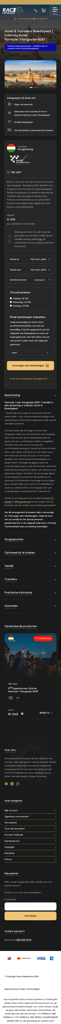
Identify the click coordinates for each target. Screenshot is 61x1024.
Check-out (15, 270)
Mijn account (11, 810)
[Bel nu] (36, 10)
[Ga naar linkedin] (12, 784)
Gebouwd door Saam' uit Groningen (22, 989)
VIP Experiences (22, 502)
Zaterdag (22, 302)
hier (40, 239)
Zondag (21, 306)
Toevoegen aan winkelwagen (28, 365)
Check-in (14, 259)
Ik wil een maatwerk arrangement (28, 379)
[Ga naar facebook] (6, 784)
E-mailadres (10, 899)
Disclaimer (10, 853)
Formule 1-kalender (14, 835)
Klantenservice (12, 841)
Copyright (9, 847)
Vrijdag (21, 299)
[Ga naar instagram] (17, 784)
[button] (31, 87)
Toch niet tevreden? (15, 829)
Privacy (8, 859)
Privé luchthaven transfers (28, 317)
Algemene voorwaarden (17, 817)
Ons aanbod (11, 823)
